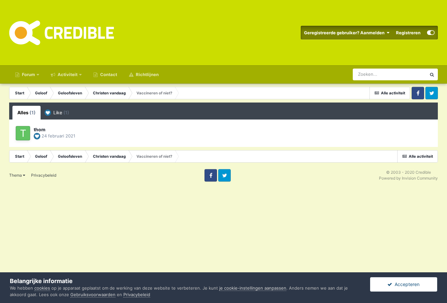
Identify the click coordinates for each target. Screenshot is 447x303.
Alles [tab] (26, 112)
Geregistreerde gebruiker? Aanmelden (345, 32)
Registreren (408, 32)
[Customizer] (431, 33)
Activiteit (67, 74)
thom (39, 129)
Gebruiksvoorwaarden (93, 294)
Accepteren (406, 284)
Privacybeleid (43, 175)
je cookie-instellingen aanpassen (252, 288)
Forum (28, 74)
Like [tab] (60, 112)
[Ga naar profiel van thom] (23, 133)
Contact (108, 74)
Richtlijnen (147, 74)
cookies (42, 288)
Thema (16, 175)
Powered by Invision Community (408, 178)
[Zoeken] (432, 74)
